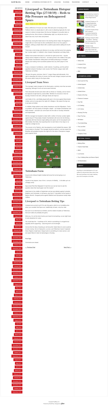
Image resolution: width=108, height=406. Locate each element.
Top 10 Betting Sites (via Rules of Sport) (88, 157)
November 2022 (17, 166)
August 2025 (18, 51)
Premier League (82, 68)
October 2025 (17, 43)
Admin (27, 24)
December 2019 (17, 270)
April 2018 (18, 331)
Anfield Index (81, 88)
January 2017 (17, 377)
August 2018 (18, 320)
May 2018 (18, 327)
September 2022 (17, 173)
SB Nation (80, 119)
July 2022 (18, 180)
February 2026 (17, 29)
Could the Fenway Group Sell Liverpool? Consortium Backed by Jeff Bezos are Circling (91, 32)
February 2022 (17, 194)
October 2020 (17, 245)
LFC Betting (81, 105)
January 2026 (17, 33)
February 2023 (17, 155)
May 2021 (18, 219)
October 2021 (17, 209)
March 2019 (18, 295)
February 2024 (17, 112)
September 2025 (17, 47)
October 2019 (17, 277)
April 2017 (18, 367)
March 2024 (18, 108)
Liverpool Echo (82, 64)
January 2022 (17, 198)
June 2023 (18, 140)
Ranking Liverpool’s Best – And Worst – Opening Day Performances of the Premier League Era (91, 40)
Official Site (81, 60)
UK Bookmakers (82, 161)
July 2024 (18, 97)
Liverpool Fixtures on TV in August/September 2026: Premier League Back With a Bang (91, 24)
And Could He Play (83, 81)
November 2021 (17, 205)
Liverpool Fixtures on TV (42, 2)
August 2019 (18, 284)
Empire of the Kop (82, 95)
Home (27, 2)
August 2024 (18, 94)
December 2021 (17, 201)
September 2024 (17, 90)
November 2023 (17, 122)
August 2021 (18, 216)
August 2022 (18, 176)
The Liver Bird (81, 126)
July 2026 (18, 15)
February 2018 (17, 338)
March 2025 (18, 69)
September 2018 (17, 316)
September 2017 (17, 356)
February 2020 (17, 263)
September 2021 (17, 212)
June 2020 (18, 255)
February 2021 (17, 230)
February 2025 (17, 72)
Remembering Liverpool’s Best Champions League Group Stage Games (92, 15)
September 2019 (17, 280)
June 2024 (18, 101)
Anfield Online (81, 91)
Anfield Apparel (82, 84)
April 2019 (18, 291)
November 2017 (17, 349)
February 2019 (17, 298)
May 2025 (18, 61)
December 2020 (17, 237)
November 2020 (17, 241)
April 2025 (18, 65)
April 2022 (18, 187)
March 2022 (18, 191)
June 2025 (18, 58)
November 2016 (17, 385)
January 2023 (17, 158)
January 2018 (17, 342)
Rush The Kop (81, 116)
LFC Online (81, 109)
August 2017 (18, 359)
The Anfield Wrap (82, 123)
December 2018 (17, 306)
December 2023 (17, 119)
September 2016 (17, 392)
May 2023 (18, 144)
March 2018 (18, 334)
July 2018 (18, 324)
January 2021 (17, 234)
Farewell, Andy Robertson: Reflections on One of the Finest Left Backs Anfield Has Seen (92, 48)
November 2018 (17, 309)
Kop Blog (16, 2)
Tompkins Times (82, 133)
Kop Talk (80, 102)
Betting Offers (81, 143)
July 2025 (18, 54)
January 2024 (17, 115)
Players (66, 2)
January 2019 (17, 302)
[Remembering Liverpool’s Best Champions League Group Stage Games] (80, 18)
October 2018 (17, 313)
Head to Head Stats (83, 147)
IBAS (79, 150)
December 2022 (17, 162)
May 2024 (18, 104)
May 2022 (18, 183)
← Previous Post (30, 247)
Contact (85, 2)
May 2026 (18, 22)
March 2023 (18, 151)
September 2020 (17, 248)
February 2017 (17, 374)
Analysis (57, 2)
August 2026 (18, 11)
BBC (79, 71)
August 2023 (18, 133)
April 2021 (18, 223)
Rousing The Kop (82, 112)
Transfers (76, 2)
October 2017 (17, 352)
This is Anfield (81, 130)
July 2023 (18, 137)
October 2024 (17, 87)
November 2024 (17, 83)
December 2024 (17, 79)
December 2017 (17, 345)
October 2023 (17, 126)
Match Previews (42, 24)
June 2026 (18, 18)
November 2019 (17, 273)
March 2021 (18, 227)
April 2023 (18, 148)
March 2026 (18, 25)
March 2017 (18, 370)
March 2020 (18, 259)
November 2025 (17, 40)
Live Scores (81, 154)
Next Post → (67, 247)
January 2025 (17, 76)
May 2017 (18, 363)
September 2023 (17, 130)
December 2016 (17, 381)
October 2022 (17, 169)
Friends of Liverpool (83, 98)
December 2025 (17, 36)
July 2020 (18, 252)
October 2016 (17, 388)
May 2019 (18, 288)
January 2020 (17, 266)
